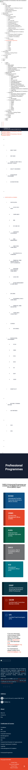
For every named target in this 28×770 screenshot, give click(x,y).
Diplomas (7, 33)
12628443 (22, 671)
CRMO (9, 43)
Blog (4, 60)
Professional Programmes (11, 40)
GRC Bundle (10, 39)
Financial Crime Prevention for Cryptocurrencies (15, 27)
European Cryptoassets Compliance (16, 29)
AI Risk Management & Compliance (16, 31)
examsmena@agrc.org (14, 652)
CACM (9, 49)
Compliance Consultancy (13, 36)
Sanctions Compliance (13, 24)
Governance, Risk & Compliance (15, 34)
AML (9, 19)
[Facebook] (3, 686)
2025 (6, 56)
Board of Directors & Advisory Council (13, 8)
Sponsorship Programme (11, 10)
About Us (5, 4)
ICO (9, 46)
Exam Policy (8, 50)
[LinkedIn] (7, 686)
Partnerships (5, 51)
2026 (6, 57)
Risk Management (12, 23)
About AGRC (8, 5)
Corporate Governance (13, 21)
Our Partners (8, 54)
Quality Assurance (9, 9)
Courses (7, 38)
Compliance (10, 18)
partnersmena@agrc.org (14, 644)
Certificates (8, 15)
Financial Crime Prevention (14, 35)
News (4, 59)
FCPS (9, 44)
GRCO (9, 45)
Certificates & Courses (8, 14)
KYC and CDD (11, 20)
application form (13, 640)
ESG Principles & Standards (14, 25)
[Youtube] (9, 686)
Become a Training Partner (11, 52)
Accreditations (8, 11)
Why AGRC (7, 6)
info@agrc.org (7, 128)
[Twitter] (5, 686)
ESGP (9, 48)
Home (4, 3)
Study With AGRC (12, 16)
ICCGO (9, 41)
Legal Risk (10, 30)
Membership (5, 13)
